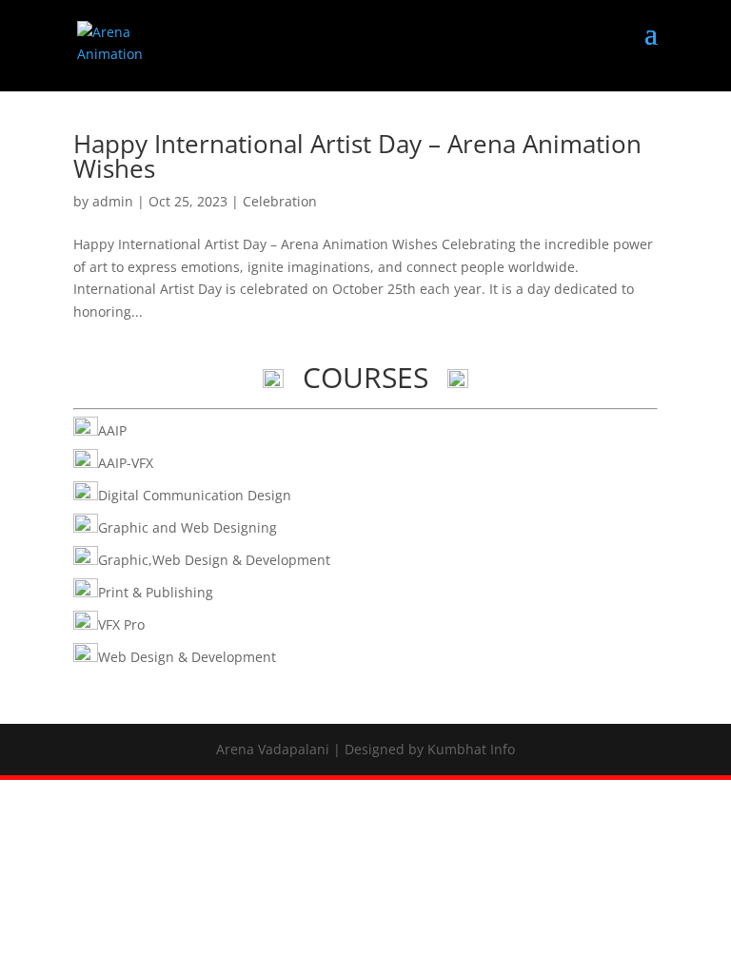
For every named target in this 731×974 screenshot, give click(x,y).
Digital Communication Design (194, 495)
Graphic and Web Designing (187, 527)
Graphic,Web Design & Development (214, 560)
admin (112, 201)
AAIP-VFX (125, 463)
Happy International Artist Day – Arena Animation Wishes (357, 156)
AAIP (112, 430)
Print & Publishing (155, 592)
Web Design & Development (187, 657)
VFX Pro (121, 624)
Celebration (280, 201)
